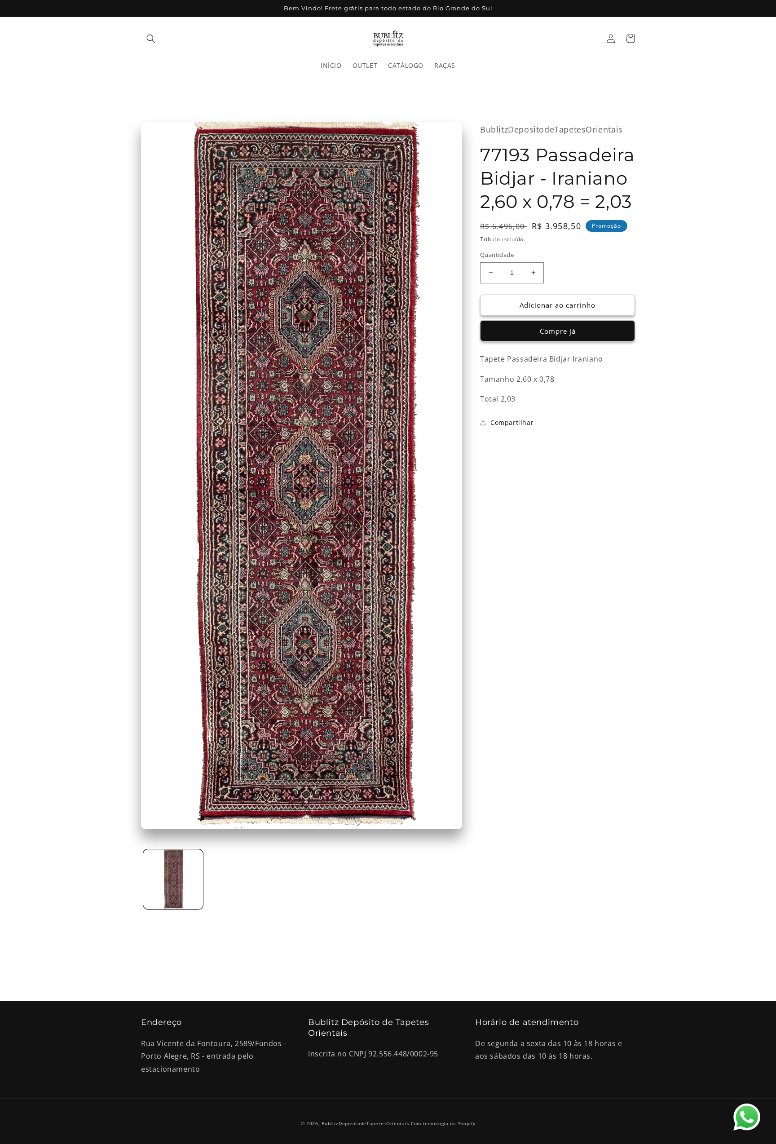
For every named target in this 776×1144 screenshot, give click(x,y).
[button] (151, 39)
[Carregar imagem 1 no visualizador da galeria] (173, 879)
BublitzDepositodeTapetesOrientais (365, 1123)
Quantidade (497, 255)
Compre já (558, 331)
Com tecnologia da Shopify (443, 1123)
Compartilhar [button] (512, 422)
